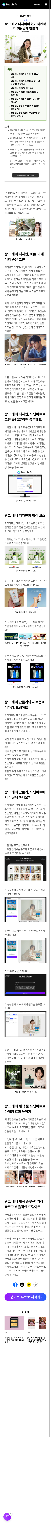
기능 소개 (36, 4)
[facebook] (15, 1284)
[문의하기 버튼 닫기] (10, 1514)
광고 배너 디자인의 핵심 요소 (22, 88)
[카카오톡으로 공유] (29, 1284)
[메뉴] (46, 4)
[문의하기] (7, 1517)
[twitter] (22, 1284)
